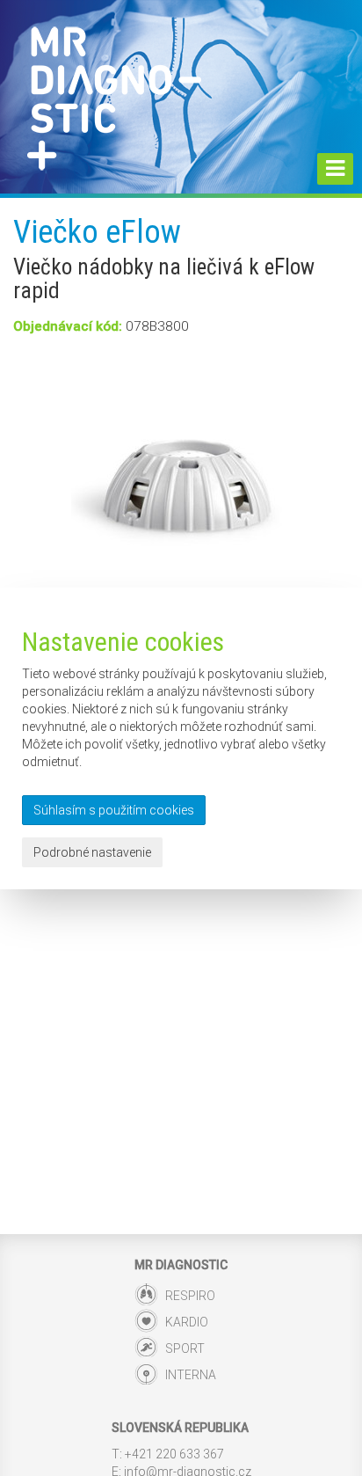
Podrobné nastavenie (92, 852)
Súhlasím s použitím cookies (113, 810)
